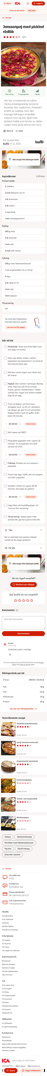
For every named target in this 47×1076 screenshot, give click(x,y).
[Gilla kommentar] (10, 654)
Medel (37, 94)
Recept (8, 18)
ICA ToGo (5, 947)
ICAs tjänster (8, 936)
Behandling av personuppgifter (14, 1047)
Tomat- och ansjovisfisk (27, 799)
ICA (3, 981)
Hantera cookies (8, 1050)
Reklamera (6, 1037)
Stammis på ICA (9, 957)
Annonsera (6, 1009)
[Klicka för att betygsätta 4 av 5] (28, 600)
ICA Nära (5, 992)
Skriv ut (10, 131)
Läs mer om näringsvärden (22, 709)
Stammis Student (8, 964)
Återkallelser (7, 1041)
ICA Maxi (5, 1002)
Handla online (7, 916)
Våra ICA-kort (7, 975)
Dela (21, 131)
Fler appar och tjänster (11, 951)
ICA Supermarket (8, 996)
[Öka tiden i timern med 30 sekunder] (20, 424)
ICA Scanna (6, 944)
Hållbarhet (7, 1019)
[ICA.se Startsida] (17, 3)
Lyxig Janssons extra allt (27, 742)
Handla (5, 912)
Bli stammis (6, 961)
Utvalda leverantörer (10, 1006)
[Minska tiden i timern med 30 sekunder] (6, 424)
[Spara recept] (13, 724)
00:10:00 (13, 455)
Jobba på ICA (7, 1013)
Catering (5, 923)
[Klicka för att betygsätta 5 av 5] (32, 600)
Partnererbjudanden (10, 971)
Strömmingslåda (24, 780)
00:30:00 (13, 424)
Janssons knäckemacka (27, 723)
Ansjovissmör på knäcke (27, 761)
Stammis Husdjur (8, 968)
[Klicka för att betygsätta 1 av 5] (16, 600)
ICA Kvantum (7, 999)
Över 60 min (9, 94)
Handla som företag (10, 930)
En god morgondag (9, 1027)
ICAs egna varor (8, 985)
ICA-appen (6, 940)
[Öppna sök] (28, 3)
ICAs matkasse (7, 919)
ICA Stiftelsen (7, 1023)
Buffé (6, 143)
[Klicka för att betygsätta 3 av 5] (24, 600)
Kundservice (7, 1033)
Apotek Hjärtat (8, 926)
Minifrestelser (23, 817)
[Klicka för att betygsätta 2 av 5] (20, 600)
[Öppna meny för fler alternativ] (13, 728)
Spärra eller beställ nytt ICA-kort (14, 1044)
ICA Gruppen (7, 989)
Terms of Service (24, 664)
